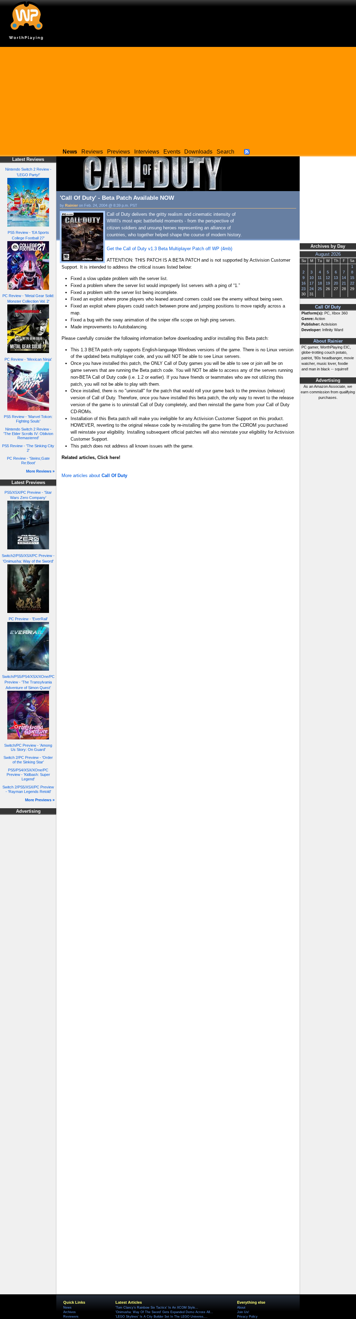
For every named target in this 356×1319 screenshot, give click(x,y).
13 (336, 278)
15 (352, 278)
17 (311, 283)
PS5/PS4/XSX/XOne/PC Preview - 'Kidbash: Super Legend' (28, 774)
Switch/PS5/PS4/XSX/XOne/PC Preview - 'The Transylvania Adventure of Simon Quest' (28, 682)
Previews (118, 152)
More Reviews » (40, 471)
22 (352, 283)
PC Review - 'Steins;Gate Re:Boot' (28, 460)
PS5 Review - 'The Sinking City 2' (28, 448)
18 (320, 283)
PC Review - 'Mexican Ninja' (28, 359)
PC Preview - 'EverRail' (28, 619)
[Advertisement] (178, 95)
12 (328, 278)
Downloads (198, 152)
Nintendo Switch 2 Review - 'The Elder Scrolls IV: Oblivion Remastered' (28, 433)
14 (344, 278)
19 (328, 283)
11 (320, 278)
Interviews (146, 152)
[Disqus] (178, 573)
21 (344, 283)
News (67, 1307)
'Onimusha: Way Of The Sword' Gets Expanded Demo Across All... (164, 1312)
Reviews (92, 152)
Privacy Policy (247, 1316)
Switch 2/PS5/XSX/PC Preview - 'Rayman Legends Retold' (28, 789)
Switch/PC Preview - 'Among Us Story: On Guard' (28, 747)
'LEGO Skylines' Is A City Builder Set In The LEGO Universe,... (161, 1316)
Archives (69, 1312)
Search (225, 152)
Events (171, 152)
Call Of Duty (328, 307)
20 (336, 283)
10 (311, 278)
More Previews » (40, 800)
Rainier (71, 205)
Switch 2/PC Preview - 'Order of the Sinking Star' (28, 759)
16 (303, 283)
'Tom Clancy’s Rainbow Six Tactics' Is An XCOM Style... (156, 1307)
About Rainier (328, 341)
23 (303, 289)
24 (311, 289)
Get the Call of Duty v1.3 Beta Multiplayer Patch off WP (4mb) (169, 248)
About (241, 1307)
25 (320, 289)
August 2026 (328, 254)
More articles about (94, 475)
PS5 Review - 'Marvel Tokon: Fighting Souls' (28, 419)
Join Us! (243, 1312)
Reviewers (71, 1316)
